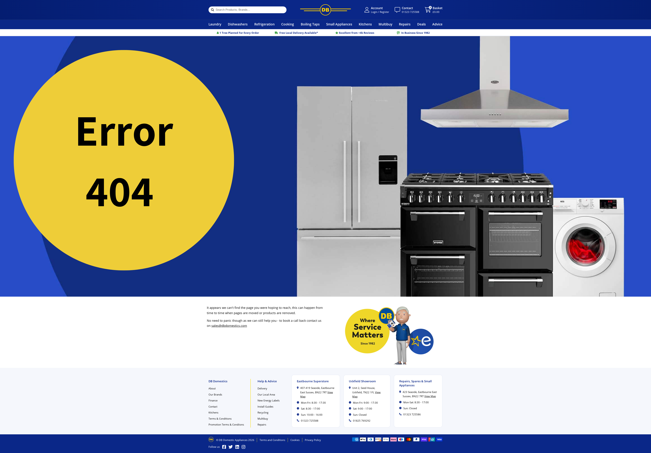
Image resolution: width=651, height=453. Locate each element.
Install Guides (265, 406)
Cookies (295, 440)
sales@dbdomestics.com (229, 326)
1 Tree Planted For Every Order (239, 32)
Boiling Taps (310, 24)
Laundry (215, 24)
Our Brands (215, 394)
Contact (213, 406)
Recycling (263, 412)
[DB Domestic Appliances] (325, 9)
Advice (437, 24)
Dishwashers (238, 24)
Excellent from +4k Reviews (356, 32)
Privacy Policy (313, 440)
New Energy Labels (269, 400)
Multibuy (385, 24)
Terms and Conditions (272, 440)
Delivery (262, 388)
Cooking (287, 24)
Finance (213, 400)
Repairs (404, 24)
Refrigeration (264, 24)
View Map (430, 396)
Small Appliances (339, 24)
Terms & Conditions (220, 418)
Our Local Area (266, 394)
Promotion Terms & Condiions (226, 424)
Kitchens (365, 24)
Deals (421, 24)
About (212, 388)
